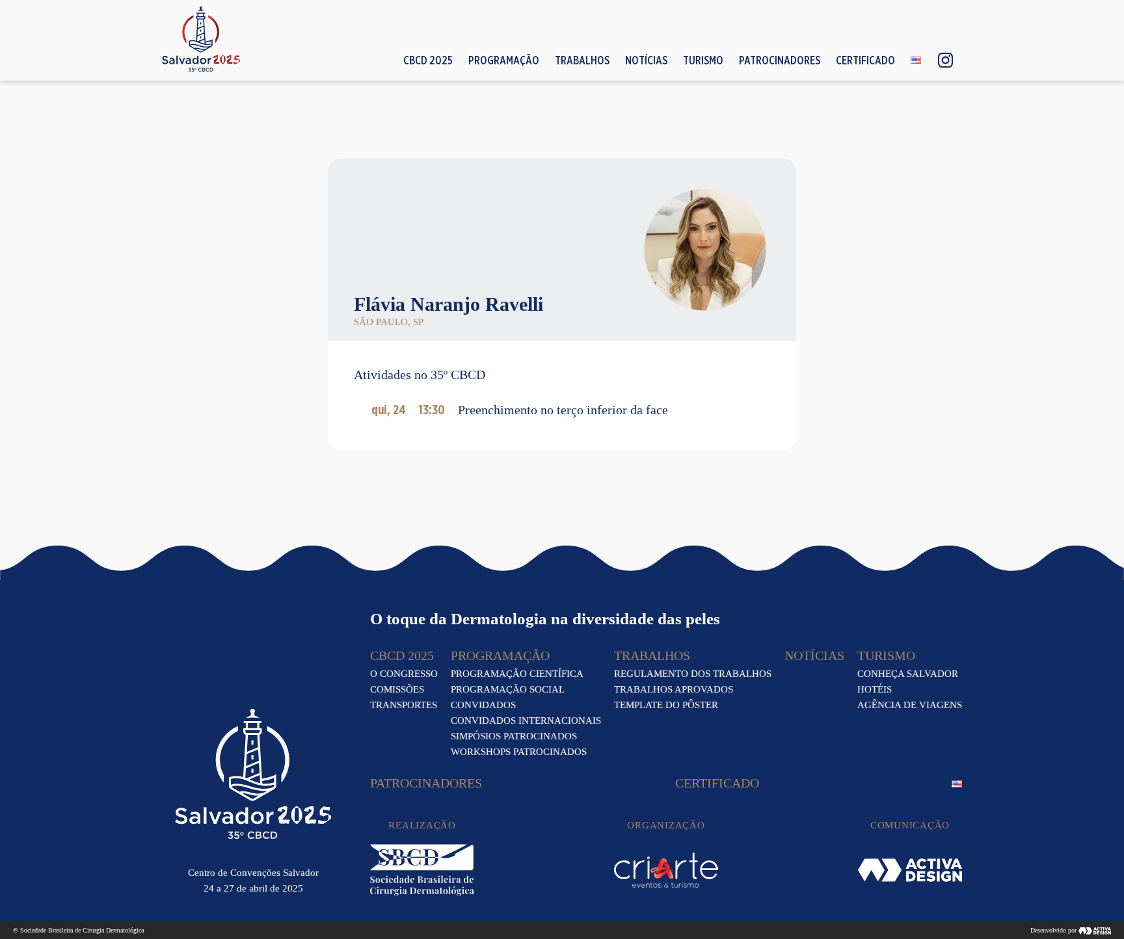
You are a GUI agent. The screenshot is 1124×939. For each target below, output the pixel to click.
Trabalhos (582, 60)
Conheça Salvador (907, 673)
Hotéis (874, 689)
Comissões (397, 689)
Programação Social (508, 689)
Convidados (483, 705)
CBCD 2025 (428, 60)
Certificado (865, 60)
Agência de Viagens (909, 705)
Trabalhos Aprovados (673, 689)
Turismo (703, 60)
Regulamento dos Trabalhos (692, 673)
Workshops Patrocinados (519, 752)
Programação (503, 60)
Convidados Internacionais (526, 720)
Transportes (403, 705)
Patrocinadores (779, 60)
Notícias (646, 60)
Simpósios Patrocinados (514, 736)
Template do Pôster (666, 705)
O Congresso (404, 673)
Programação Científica (517, 673)
